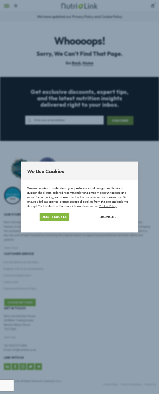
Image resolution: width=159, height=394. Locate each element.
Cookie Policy (108, 206)
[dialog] (79, 197)
